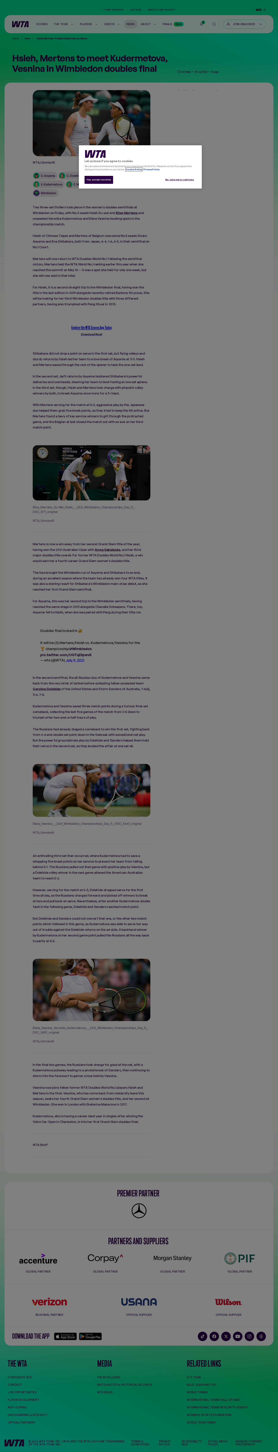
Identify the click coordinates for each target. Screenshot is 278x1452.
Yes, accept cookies (99, 179)
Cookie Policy (134, 169)
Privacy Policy (151, 169)
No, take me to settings (179, 179)
